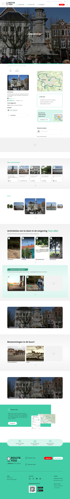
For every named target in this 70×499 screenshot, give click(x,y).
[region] (50, 81)
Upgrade (61, 4)
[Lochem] (35, 353)
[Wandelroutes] (14, 248)
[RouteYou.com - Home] (10, 3)
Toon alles (53, 230)
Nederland (15, 65)
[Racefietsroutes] (56, 248)
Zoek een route (32, 464)
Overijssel (18, 65)
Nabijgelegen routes (44, 119)
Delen (10, 71)
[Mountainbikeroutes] (42, 248)
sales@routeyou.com (59, 480)
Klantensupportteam (59, 485)
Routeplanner (12, 423)
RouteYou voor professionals (57, 1)
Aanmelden (58, 458)
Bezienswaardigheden (10, 65)
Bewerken (17, 71)
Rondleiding (48, 1)
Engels (21, 100)
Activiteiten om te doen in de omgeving (47, 99)
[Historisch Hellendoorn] (16, 353)
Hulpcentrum (57, 487)
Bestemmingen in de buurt (45, 103)
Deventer (21, 65)
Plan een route (31, 458)
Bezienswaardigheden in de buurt (46, 101)
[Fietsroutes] (28, 248)
